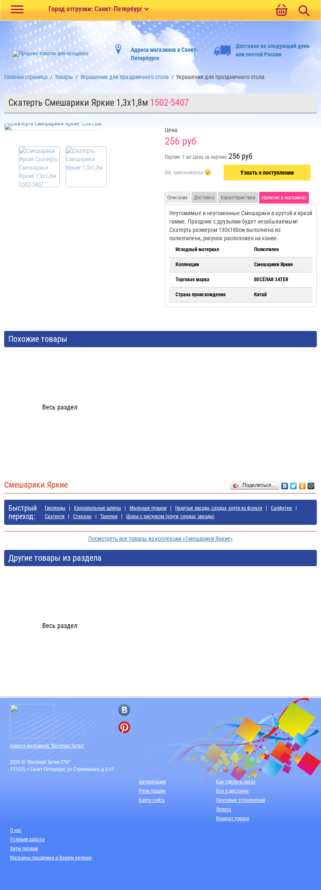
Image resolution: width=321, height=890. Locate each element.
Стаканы (82, 516)
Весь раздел (59, 407)
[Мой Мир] (311, 484)
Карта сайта (152, 800)
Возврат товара (232, 818)
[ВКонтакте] (284, 484)
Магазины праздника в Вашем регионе (51, 858)
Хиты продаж (24, 849)
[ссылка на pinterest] (124, 727)
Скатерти (54, 516)
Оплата (223, 809)
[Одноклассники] (302, 484)
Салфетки (281, 508)
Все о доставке (232, 791)
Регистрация (152, 791)
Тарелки (108, 516)
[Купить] (188, 173)
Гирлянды (55, 508)
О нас (16, 830)
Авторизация (152, 782)
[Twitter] (293, 484)
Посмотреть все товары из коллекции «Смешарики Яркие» (160, 538)
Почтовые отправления (240, 800)
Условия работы (27, 839)
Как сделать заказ (235, 782)
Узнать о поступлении (267, 172)
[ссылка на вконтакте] (124, 710)
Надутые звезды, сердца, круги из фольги (218, 508)
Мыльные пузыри (148, 508)
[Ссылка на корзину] (281, 11)
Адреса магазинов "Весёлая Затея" (47, 746)
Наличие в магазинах (284, 198)
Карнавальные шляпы (97, 508)
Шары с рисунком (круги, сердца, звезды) (170, 516)
